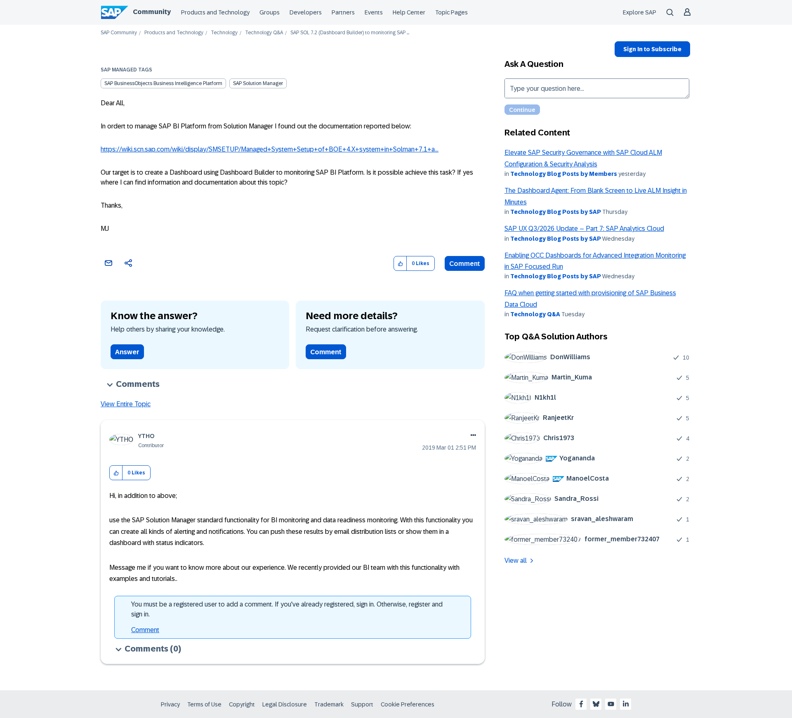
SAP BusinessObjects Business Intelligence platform (163, 83)
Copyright (242, 704)
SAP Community (119, 33)
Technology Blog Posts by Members (563, 174)
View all (515, 560)
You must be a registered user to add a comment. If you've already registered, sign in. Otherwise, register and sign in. (287, 609)
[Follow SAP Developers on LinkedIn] (625, 704)
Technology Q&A (264, 33)
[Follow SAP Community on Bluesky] (596, 704)
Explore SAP (639, 12)
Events (374, 12)
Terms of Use (204, 704)
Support (362, 704)
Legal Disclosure (284, 704)
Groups (269, 12)
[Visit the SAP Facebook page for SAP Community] (581, 704)
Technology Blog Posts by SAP (555, 212)
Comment (464, 263)
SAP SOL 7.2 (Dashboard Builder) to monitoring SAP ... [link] (349, 33)
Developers (306, 12)
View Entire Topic (126, 404)
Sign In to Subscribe (652, 49)
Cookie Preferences (407, 704)
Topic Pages (451, 12)
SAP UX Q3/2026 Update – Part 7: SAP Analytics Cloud (584, 228)
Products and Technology (215, 12)
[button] (400, 263)
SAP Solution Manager (258, 83)
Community (152, 11)
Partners (343, 12)
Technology (224, 33)
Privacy (170, 704)
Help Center (409, 12)
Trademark (329, 704)
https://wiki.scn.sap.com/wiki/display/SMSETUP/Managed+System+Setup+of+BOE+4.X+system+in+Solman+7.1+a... (269, 149)
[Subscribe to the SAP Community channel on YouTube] (611, 704)
